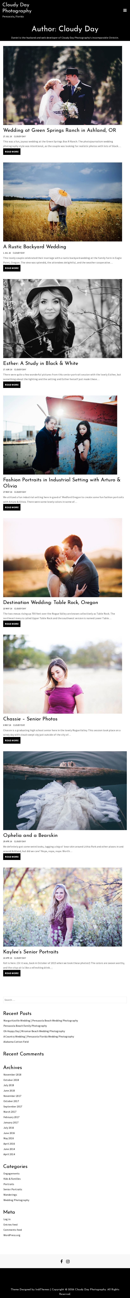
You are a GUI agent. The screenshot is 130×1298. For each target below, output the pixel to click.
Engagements (11, 1173)
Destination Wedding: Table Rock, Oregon (50, 602)
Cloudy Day (20, 136)
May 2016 (8, 1138)
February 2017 (11, 1117)
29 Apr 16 (7, 841)
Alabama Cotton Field (16, 1041)
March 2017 (9, 1111)
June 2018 (9, 1090)
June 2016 (9, 1133)
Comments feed (12, 1229)
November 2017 (12, 1095)
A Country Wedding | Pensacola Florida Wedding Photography (38, 1036)
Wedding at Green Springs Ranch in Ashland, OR (59, 130)
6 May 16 (7, 725)
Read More (12, 151)
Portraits (8, 1184)
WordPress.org (11, 1235)
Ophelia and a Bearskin (30, 835)
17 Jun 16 (7, 369)
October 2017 (11, 1101)
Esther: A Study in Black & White (40, 363)
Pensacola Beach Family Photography (25, 1025)
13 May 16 (7, 608)
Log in (7, 1219)
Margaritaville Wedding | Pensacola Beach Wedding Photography (40, 1020)
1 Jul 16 (7, 253)
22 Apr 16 (7, 958)
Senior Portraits (12, 1189)
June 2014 (9, 1149)
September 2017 (12, 1106)
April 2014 (9, 1154)
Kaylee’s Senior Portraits (30, 952)
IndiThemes (42, 1289)
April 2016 (9, 1143)
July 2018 (8, 1085)
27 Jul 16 (7, 136)
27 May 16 (7, 492)
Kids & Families (12, 1178)
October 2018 (11, 1080)
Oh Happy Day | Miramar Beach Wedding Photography (34, 1031)
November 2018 (12, 1074)
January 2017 (10, 1122)
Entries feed (10, 1224)
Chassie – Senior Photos (30, 719)
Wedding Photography (16, 1200)
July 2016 (8, 1127)
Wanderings (10, 1194)
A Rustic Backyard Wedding (34, 247)
